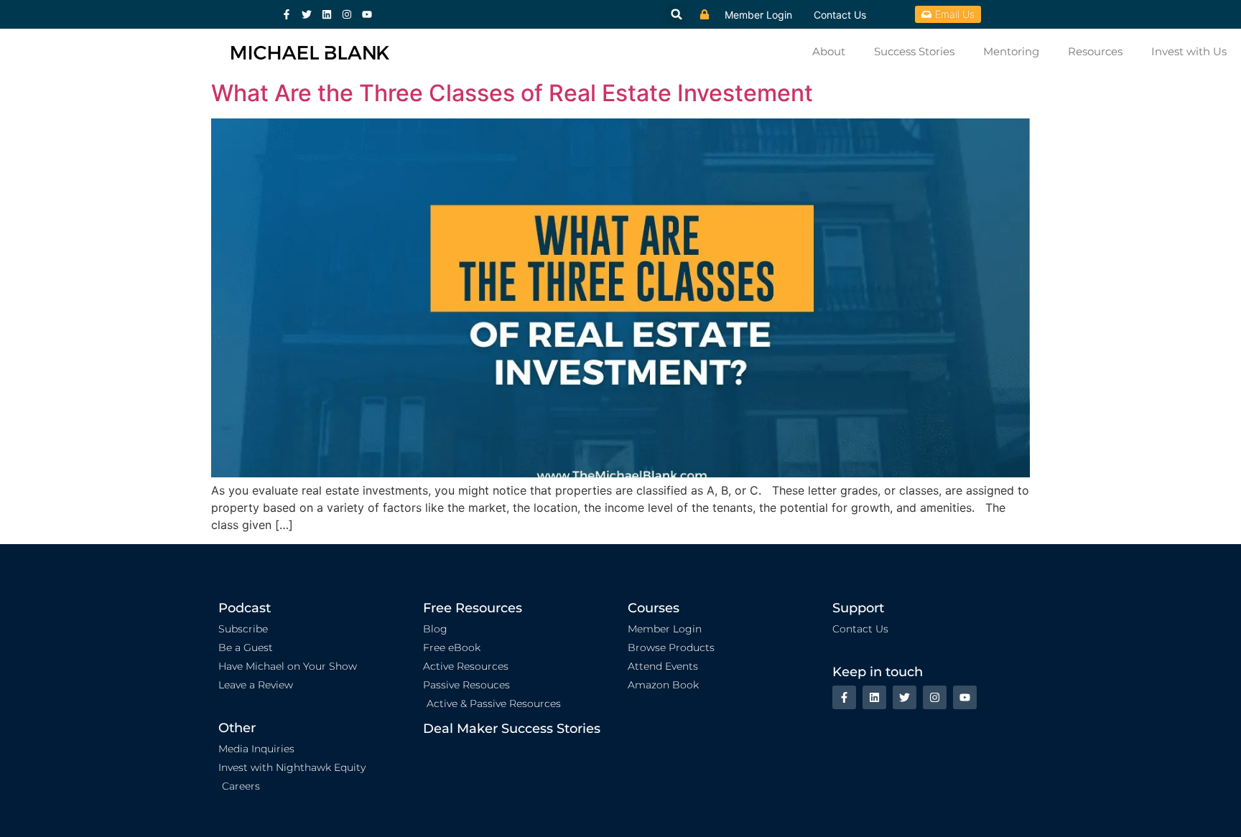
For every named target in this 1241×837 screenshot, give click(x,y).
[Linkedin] (327, 14)
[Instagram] (347, 14)
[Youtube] (367, 14)
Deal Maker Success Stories (511, 729)
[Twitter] (307, 14)
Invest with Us (1189, 51)
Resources (1095, 51)
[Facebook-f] (287, 14)
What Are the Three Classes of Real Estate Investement (512, 93)
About (828, 51)
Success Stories (914, 51)
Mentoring (1011, 51)
